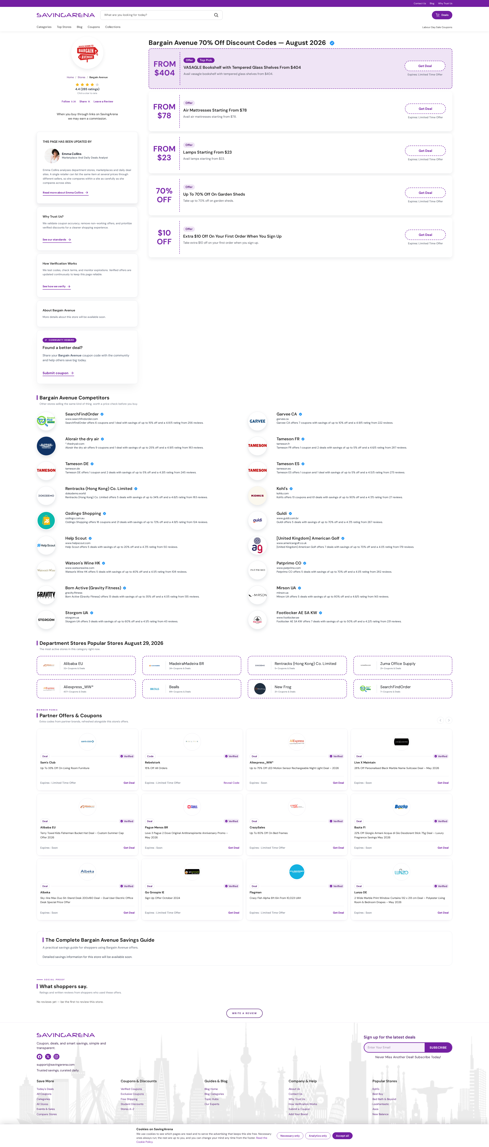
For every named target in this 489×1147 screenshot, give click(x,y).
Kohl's (375, 1089)
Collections (113, 27)
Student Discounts (132, 1104)
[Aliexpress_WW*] (296, 741)
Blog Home (211, 1089)
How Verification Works (303, 1104)
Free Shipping (129, 1099)
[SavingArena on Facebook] (39, 1057)
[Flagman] (296, 871)
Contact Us (420, 3)
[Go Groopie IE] (192, 871)
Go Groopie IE (154, 892)
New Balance (380, 1114)
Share (84, 101)
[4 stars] (92, 85)
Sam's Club (48, 762)
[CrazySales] (296, 806)
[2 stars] (82, 85)
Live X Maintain (365, 762)
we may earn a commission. (87, 119)
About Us (294, 1089)
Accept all (342, 1135)
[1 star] (77, 85)
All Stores (42, 1104)
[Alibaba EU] (87, 806)
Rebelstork (152, 762)
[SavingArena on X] (48, 1057)
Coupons (94, 27)
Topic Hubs (212, 1099)
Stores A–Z (127, 1109)
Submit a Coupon (299, 1109)
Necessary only (290, 1135)
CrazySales (257, 827)
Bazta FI (359, 827)
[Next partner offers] (448, 720)
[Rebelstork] (192, 741)
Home (70, 77)
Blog (432, 3)
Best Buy (377, 1094)
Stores (81, 77)
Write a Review (244, 1013)
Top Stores (64, 27)
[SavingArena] (66, 1035)
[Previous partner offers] (440, 720)
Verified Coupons (131, 1089)
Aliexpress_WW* (262, 762)
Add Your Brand (298, 1114)
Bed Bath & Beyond (384, 1099)
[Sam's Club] (87, 741)
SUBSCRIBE (438, 1048)
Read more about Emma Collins (63, 192)
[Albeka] (87, 871)
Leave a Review (103, 101)
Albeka (45, 892)
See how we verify (54, 286)
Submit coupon (55, 373)
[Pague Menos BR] (192, 806)
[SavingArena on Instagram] (56, 1057)
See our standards (54, 239)
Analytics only (318, 1135)
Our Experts (212, 1104)
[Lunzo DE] (401, 871)
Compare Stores (47, 1114)
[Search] (216, 15)
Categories (44, 27)
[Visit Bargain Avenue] (87, 53)
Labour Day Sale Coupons (437, 27)
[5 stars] (97, 85)
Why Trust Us (445, 3)
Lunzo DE (360, 892)
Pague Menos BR (156, 827)
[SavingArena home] (66, 15)
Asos (375, 1109)
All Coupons (44, 1094)
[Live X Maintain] (401, 741)
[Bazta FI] (401, 806)
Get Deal (425, 66)
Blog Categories (214, 1094)
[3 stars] (87, 85)
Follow (69, 101)
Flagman (256, 892)
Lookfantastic (380, 1104)
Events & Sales (46, 1109)
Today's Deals (45, 1089)
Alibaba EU (48, 827)
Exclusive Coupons (132, 1094)
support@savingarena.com (55, 1065)
